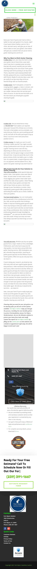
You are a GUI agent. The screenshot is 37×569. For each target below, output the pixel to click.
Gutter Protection (12, 18)
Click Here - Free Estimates (20, 10)
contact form (16, 322)
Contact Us (7, 543)
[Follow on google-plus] (8, 528)
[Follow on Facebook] (11, 382)
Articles (6, 536)
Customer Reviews (9, 534)
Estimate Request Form (18, 485)
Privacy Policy (8, 539)
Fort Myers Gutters (15, 309)
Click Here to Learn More (21, 401)
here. (17, 431)
